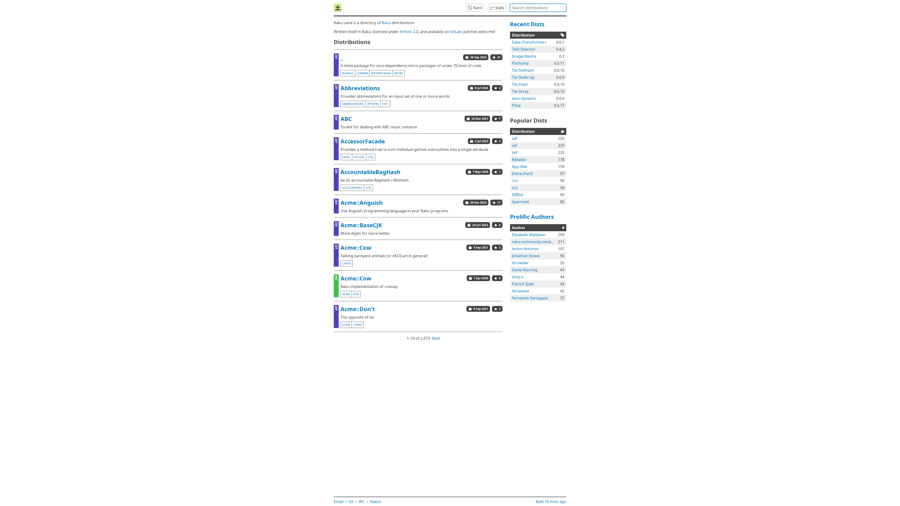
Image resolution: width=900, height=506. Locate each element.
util (371, 157)
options (373, 104)
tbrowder (520, 262)
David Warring (524, 269)
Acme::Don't (358, 309)
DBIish (517, 194)
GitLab (455, 31)
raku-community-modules (535, 241)
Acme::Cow (356, 247)
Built (551, 501)
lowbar (362, 73)
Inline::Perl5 (522, 173)
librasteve (520, 291)
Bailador (519, 159)
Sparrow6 (520, 201)
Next (436, 338)
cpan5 (346, 263)
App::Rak (519, 166)
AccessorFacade (363, 141)
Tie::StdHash (523, 70)
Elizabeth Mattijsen (529, 234)
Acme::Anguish (362, 202)
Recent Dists (527, 24)
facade (359, 157)
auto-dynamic (524, 98)
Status (375, 501)
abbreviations (353, 104)
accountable (352, 188)
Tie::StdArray (523, 77)
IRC (362, 501)
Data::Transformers (529, 42)
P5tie (516, 105)
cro (515, 180)
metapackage (381, 73)
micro (398, 73)
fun (356, 294)
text (385, 104)
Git (351, 501)
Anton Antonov (525, 248)
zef (514, 138)
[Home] (338, 8)
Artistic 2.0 (409, 31)
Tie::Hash (520, 84)
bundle (347, 73)
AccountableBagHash (371, 172)
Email (338, 501)
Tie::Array (520, 91)
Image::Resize (524, 56)
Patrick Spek (523, 283)
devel (346, 157)
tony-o (517, 276)
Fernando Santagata (530, 298)
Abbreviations (360, 88)
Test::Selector (524, 49)
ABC (346, 119)
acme (346, 294)
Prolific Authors (532, 216)
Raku (386, 22)
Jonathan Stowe (526, 255)
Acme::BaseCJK (361, 225)
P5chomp (520, 63)
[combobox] (538, 8)
